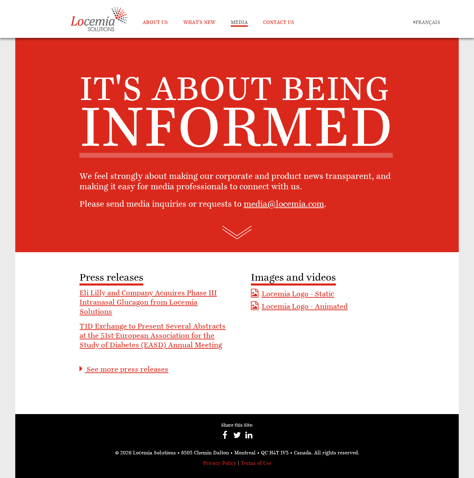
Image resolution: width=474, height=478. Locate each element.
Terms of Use (256, 463)
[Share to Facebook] (225, 438)
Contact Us (278, 22)
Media (239, 22)
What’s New (199, 22)
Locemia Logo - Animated (305, 307)
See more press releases (126, 370)
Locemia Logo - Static (298, 294)
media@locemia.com (284, 204)
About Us (155, 22)
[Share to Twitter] (237, 438)
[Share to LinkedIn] (249, 438)
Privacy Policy (219, 463)
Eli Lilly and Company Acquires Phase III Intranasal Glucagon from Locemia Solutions (148, 303)
